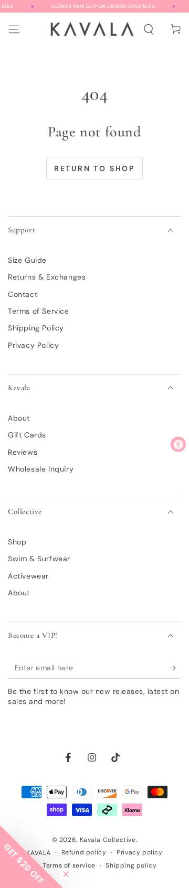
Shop (17, 542)
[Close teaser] (65, 874)
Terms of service (69, 865)
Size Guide (27, 260)
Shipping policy (131, 865)
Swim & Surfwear (39, 558)
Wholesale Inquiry (41, 469)
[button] (148, 29)
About (19, 418)
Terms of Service (38, 311)
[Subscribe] (175, 668)
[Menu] (13, 29)
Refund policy (84, 852)
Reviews (22, 452)
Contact (22, 294)
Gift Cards (27, 435)
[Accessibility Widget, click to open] (178, 444)
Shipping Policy (36, 328)
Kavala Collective (108, 840)
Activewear (28, 576)
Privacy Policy (33, 345)
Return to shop (94, 168)
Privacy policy (139, 852)
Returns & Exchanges (47, 277)
